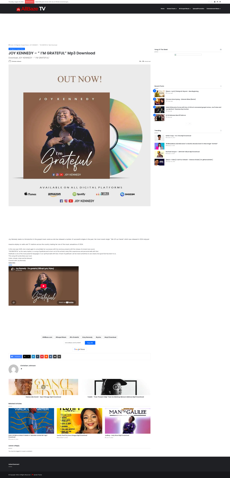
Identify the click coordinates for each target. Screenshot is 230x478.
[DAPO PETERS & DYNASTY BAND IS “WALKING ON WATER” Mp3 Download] (31, 421)
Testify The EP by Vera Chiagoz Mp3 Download (72, 435)
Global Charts (171, 8)
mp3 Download (110, 337)
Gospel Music (61, 337)
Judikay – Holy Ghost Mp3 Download (117, 435)
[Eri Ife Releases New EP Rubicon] (159, 117)
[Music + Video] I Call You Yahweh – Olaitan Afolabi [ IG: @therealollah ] (189, 160)
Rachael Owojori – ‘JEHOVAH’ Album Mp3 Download (183, 152)
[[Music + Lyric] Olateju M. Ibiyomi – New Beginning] (159, 93)
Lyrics (99, 337)
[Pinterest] (42, 356)
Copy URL (90, 343)
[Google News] (79, 349)
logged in (18, 451)
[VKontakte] (50, 356)
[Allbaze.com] (31, 8)
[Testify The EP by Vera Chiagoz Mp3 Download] (79, 421)
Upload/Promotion (198, 8)
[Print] (59, 356)
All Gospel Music (184, 8)
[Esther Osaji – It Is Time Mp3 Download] (159, 138)
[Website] (21, 369)
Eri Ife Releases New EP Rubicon (176, 115)
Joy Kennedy (87, 337)
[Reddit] (46, 356)
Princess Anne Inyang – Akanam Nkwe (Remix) (181, 99)
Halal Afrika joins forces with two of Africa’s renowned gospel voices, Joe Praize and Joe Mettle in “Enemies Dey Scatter (69, 2)
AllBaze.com (47, 337)
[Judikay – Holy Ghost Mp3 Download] (127, 421)
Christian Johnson (16, 61)
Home (162, 8)
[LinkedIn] (33, 356)
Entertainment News (213, 8)
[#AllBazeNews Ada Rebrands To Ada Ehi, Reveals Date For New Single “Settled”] (159, 146)
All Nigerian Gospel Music (21, 45)
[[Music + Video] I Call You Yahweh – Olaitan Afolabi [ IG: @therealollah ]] (159, 162)
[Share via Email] (55, 356)
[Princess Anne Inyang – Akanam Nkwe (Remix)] (159, 101)
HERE (10, 265)
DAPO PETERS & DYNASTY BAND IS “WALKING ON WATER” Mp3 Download (28, 436)
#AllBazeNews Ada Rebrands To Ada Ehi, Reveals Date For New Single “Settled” (192, 144)
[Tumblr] (37, 356)
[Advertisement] (115, 28)
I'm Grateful (75, 337)
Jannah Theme (38, 474)
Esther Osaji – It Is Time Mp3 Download (178, 136)
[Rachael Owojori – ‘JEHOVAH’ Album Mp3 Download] (159, 154)
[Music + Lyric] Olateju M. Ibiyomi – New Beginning (182, 91)
